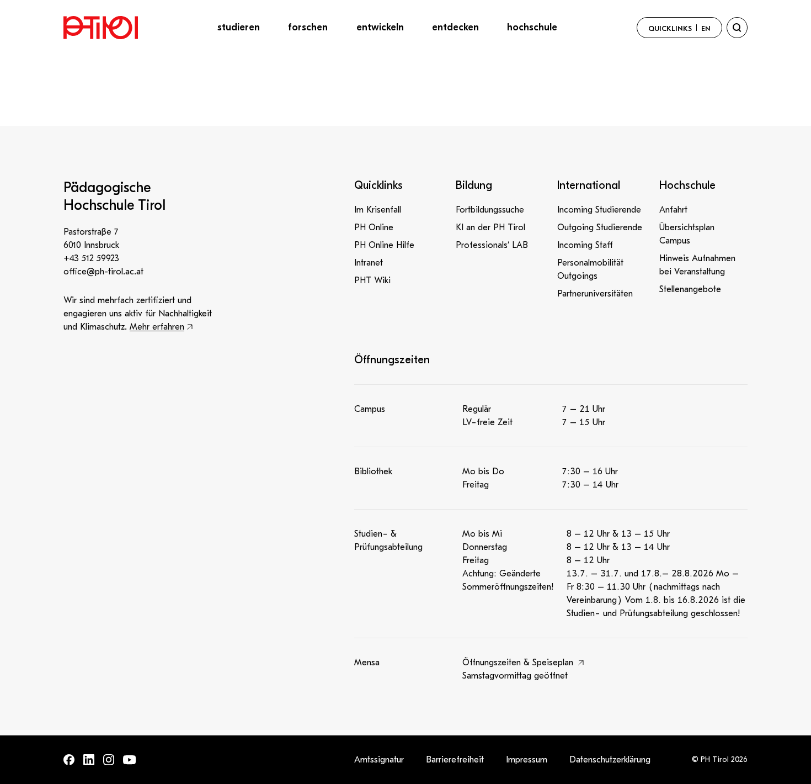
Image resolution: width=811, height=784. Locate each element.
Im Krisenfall (377, 210)
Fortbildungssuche (490, 210)
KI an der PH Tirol (490, 227)
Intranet (368, 263)
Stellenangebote (690, 289)
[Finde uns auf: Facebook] (68, 759)
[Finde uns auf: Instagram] (108, 759)
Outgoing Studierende (599, 227)
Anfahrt (673, 210)
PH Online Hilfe (384, 245)
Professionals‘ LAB (492, 245)
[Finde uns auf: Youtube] (129, 760)
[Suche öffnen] (737, 28)
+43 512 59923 (91, 258)
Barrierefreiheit (455, 760)
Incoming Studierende (599, 210)
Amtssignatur (379, 760)
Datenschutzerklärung (609, 760)
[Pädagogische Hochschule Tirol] (100, 27)
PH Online (373, 227)
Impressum (526, 760)
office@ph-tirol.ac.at (103, 272)
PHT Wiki (372, 280)
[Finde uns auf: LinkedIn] (88, 759)
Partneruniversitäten (595, 294)
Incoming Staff (585, 245)
